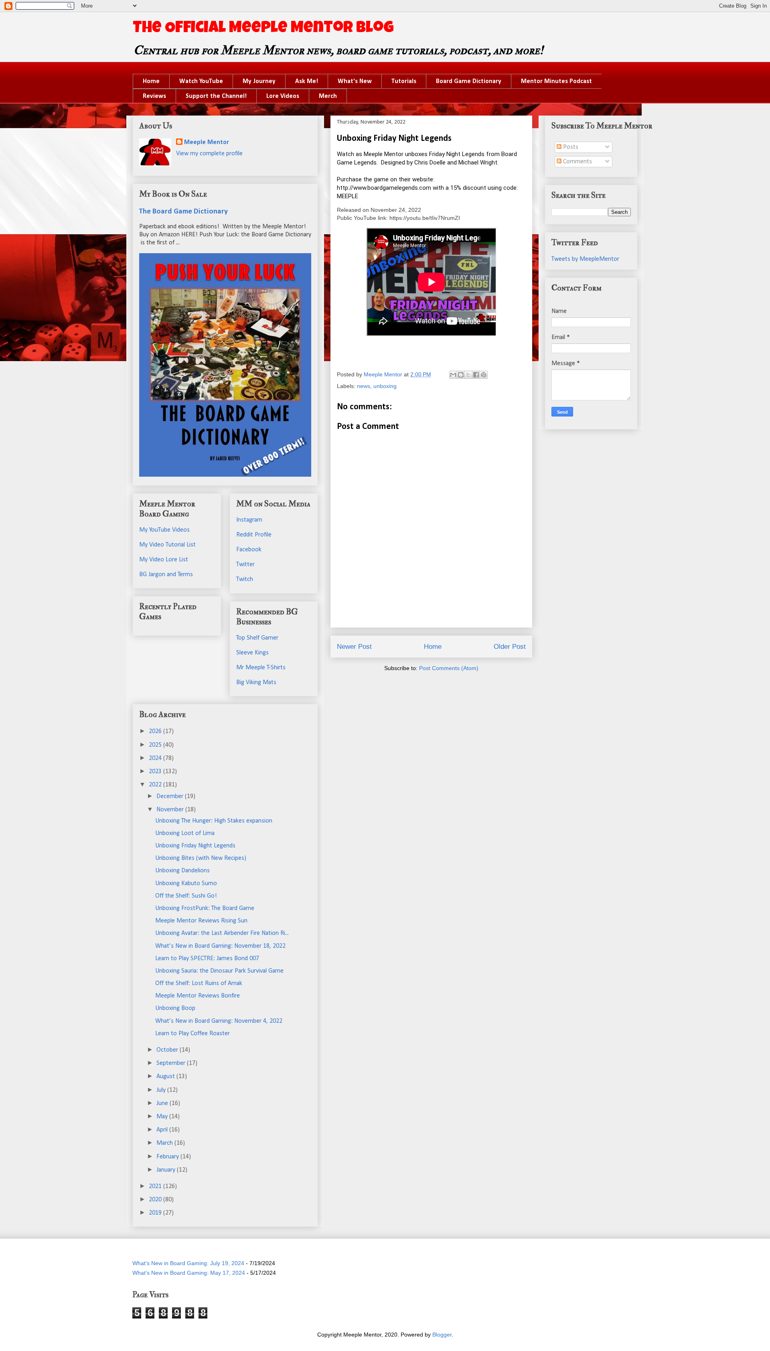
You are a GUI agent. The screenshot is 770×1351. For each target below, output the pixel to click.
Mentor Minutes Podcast (556, 81)
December (170, 796)
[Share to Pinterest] (484, 375)
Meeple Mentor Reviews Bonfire (197, 996)
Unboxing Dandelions (182, 870)
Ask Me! (306, 81)
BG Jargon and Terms (166, 574)
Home (151, 81)
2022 (156, 785)
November (170, 810)
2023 (156, 771)
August (166, 1076)
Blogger (442, 1334)
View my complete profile (209, 153)
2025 (156, 745)
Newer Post (354, 646)
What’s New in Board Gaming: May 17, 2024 (188, 1273)
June (163, 1103)
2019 (156, 1213)
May (162, 1116)
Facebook (248, 549)
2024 (156, 758)
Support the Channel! (216, 96)
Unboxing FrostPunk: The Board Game (204, 908)
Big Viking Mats (256, 682)
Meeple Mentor (206, 142)
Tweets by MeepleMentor (585, 259)
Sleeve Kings (252, 653)
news (363, 386)
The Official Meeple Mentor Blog (263, 29)
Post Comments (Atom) (448, 668)
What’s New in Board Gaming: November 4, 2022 (218, 1021)
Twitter (245, 564)
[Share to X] (468, 375)
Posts (569, 147)
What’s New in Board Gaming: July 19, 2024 (188, 1263)
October (168, 1050)
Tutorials (403, 81)
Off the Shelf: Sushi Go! (186, 896)
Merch (328, 96)
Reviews (154, 96)
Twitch (244, 579)
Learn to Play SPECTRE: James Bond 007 (207, 958)
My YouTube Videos (164, 530)
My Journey (259, 81)
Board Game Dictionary (468, 81)
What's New (355, 81)
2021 (156, 1186)
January (166, 1170)
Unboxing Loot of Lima (185, 833)
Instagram (249, 520)
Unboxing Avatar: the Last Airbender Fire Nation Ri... (222, 933)
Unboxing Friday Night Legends (195, 846)
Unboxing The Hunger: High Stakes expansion (213, 821)
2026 (156, 731)
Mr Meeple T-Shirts (261, 667)
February (168, 1157)
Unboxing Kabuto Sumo (186, 883)
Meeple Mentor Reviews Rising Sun (201, 921)
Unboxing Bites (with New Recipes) (200, 858)
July (161, 1090)
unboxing (385, 386)
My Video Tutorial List (167, 545)
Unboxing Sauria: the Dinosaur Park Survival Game (219, 971)
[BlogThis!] (461, 375)
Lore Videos (282, 96)
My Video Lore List (163, 560)
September (171, 1063)
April (162, 1130)
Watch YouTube (201, 81)
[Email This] (453, 375)
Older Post (510, 646)
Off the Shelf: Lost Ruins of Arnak (198, 983)
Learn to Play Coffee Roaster (192, 1033)
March (165, 1143)
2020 (156, 1200)
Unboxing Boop (175, 1008)
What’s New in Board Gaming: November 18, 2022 (220, 946)
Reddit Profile (254, 535)
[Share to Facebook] (476, 375)
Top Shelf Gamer (257, 638)
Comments (576, 161)
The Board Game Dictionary (183, 211)
